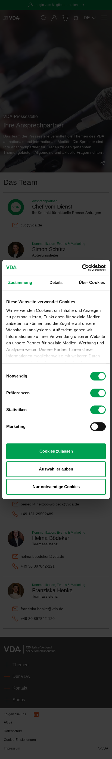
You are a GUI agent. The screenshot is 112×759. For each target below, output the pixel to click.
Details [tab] (56, 282)
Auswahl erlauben (56, 469)
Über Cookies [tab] (92, 282)
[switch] (98, 393)
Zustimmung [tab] (20, 282)
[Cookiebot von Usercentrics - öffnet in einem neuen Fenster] (82, 267)
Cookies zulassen (56, 451)
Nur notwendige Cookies (56, 486)
